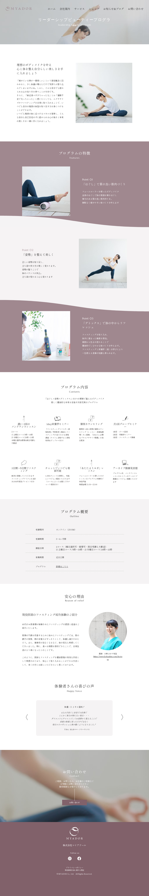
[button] (79, 8)
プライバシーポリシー (74, 867)
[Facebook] (79, 858)
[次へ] (122, 717)
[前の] (27, 717)
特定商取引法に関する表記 (74, 870)
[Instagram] (70, 858)
